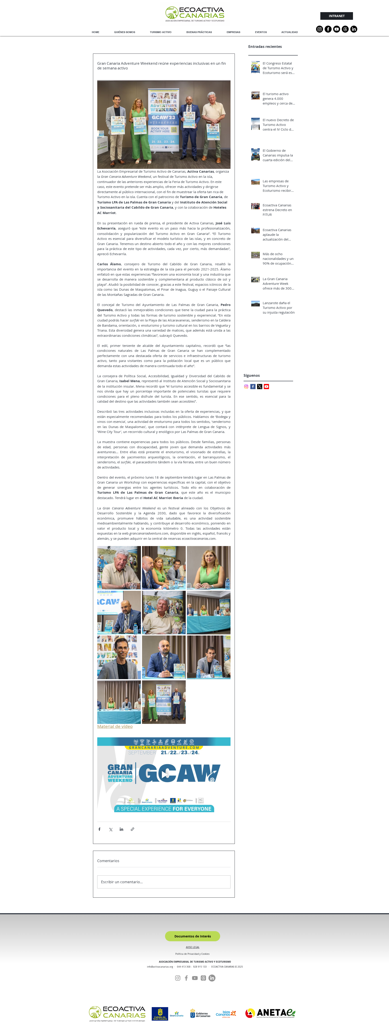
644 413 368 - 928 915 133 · (194, 966)
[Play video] (164, 774)
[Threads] (345, 29)
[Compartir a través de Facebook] (99, 829)
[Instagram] (319, 29)
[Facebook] (186, 978)
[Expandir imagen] (119, 568)
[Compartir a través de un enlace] (132, 829)
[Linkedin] (353, 29)
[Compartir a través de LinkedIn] (121, 829)
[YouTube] (336, 29)
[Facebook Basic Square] (253, 386)
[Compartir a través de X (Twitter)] (110, 829)
